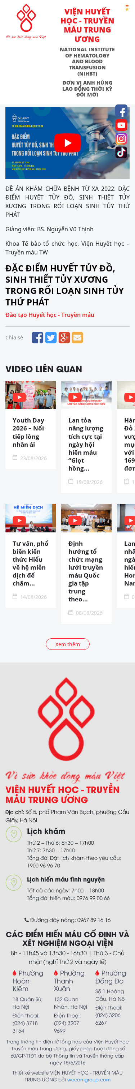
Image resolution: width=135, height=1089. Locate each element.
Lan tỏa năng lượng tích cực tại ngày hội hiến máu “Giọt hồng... (85, 444)
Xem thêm (67, 644)
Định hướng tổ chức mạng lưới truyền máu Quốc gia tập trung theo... (85, 572)
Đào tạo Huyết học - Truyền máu (49, 315)
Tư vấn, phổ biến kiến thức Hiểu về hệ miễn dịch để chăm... (31, 563)
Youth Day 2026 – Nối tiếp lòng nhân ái (28, 432)
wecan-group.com (89, 1079)
